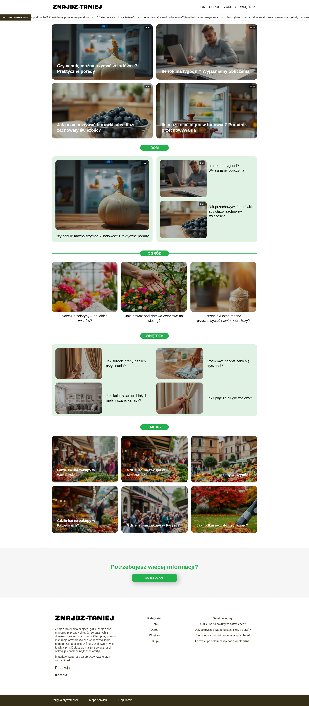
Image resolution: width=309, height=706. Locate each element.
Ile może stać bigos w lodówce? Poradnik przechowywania (204, 127)
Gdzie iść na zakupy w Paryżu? (153, 525)
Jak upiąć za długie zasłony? (229, 398)
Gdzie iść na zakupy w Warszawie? (76, 472)
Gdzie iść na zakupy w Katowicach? (76, 523)
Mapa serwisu (98, 700)
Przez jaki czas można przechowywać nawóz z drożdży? (223, 318)
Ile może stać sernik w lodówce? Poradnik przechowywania (132, 17)
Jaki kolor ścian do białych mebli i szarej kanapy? (126, 398)
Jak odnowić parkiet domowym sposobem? (223, 635)
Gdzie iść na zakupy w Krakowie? (146, 472)
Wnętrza (248, 7)
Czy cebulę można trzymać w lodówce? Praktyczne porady (97, 68)
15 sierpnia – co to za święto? (67, 17)
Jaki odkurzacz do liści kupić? (222, 525)
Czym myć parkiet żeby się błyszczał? (228, 363)
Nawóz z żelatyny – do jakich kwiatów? (84, 318)
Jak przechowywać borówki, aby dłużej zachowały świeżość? (97, 127)
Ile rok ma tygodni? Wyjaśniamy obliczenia (205, 71)
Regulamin (125, 700)
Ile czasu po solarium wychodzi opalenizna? (223, 641)
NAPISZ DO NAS (154, 577)
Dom (201, 7)
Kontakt (61, 675)
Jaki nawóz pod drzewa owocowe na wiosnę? (154, 318)
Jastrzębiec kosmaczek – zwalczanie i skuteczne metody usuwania (220, 17)
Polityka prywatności (65, 700)
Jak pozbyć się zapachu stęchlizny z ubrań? (223, 629)
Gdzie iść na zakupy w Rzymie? (223, 475)
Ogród (214, 7)
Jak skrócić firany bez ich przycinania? (126, 363)
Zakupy (230, 7)
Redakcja (62, 668)
